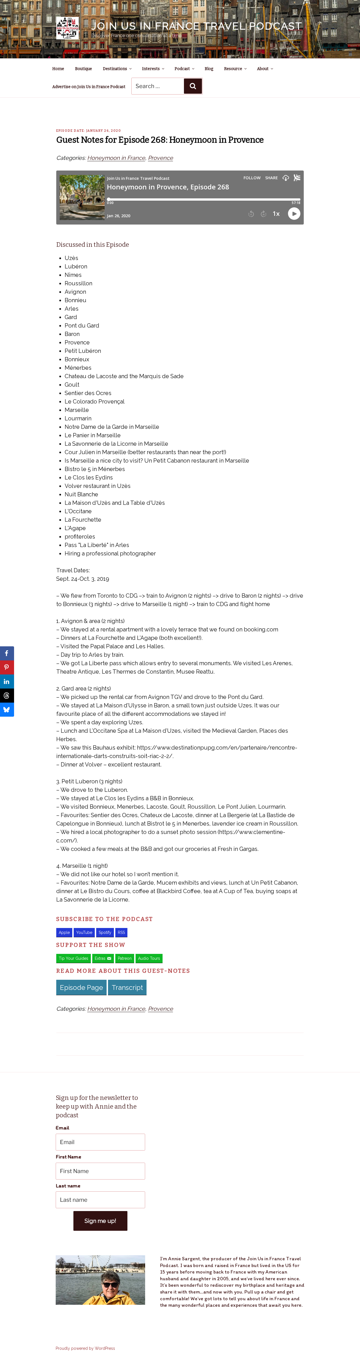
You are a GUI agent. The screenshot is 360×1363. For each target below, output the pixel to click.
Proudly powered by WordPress (85, 1348)
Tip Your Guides (73, 958)
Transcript (127, 987)
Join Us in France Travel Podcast (197, 26)
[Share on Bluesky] (7, 710)
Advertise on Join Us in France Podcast (88, 86)
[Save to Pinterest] (7, 667)
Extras (100, 958)
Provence (160, 157)
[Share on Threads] (7, 696)
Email (62, 1127)
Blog (209, 68)
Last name (68, 1185)
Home (58, 68)
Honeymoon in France (116, 157)
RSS (121, 932)
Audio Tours (149, 958)
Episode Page (81, 987)
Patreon (125, 958)
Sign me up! (100, 1221)
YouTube (84, 932)
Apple (64, 932)
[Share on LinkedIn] (7, 681)
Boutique (83, 68)
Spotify (105, 932)
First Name (68, 1156)
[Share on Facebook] (7, 653)
